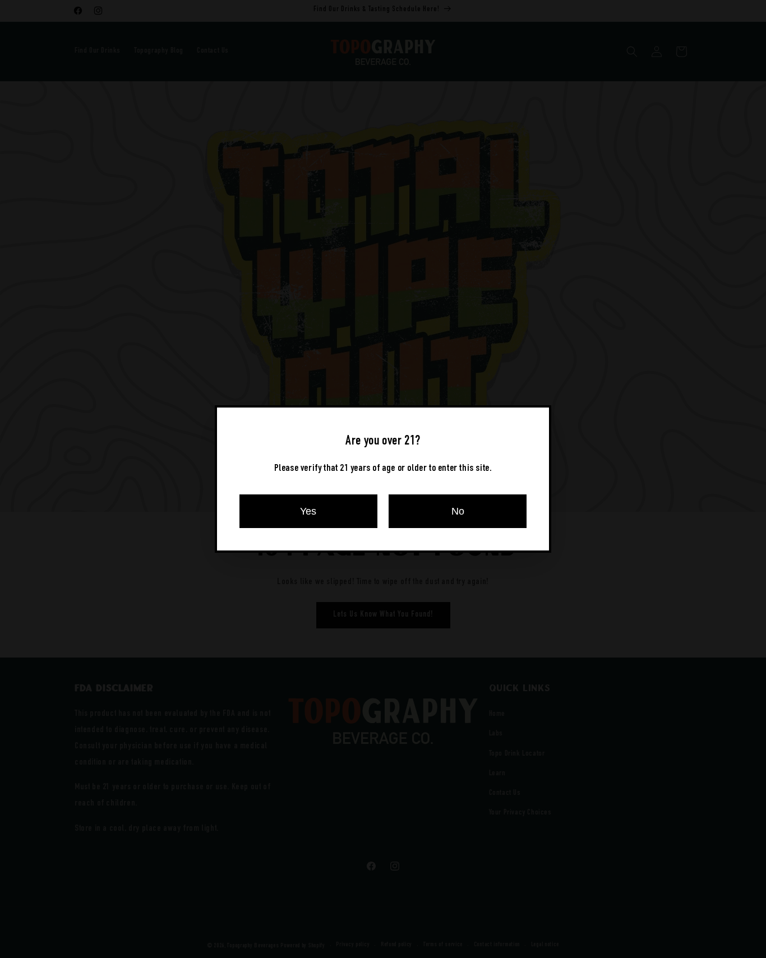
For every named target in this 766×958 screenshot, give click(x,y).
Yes (308, 511)
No (457, 511)
